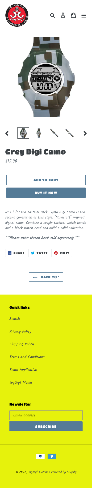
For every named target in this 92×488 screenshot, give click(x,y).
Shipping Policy (21, 344)
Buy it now (46, 192)
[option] (23, 133)
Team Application (23, 370)
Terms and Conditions (27, 357)
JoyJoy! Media (20, 382)
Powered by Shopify (63, 472)
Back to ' (49, 277)
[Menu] (84, 15)
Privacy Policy (20, 331)
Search (14, 319)
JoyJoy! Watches (39, 472)
